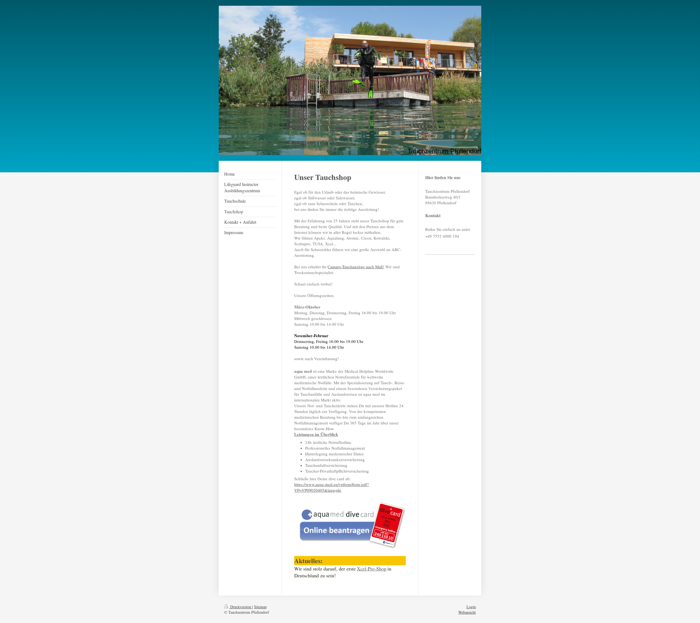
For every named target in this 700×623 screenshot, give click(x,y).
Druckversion (240, 606)
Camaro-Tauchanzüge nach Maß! (356, 266)
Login (471, 606)
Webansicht (467, 612)
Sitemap (260, 606)
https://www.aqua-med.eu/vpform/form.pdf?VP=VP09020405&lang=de (331, 487)
